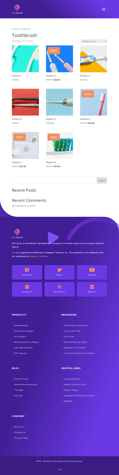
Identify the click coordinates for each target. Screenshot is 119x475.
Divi (14, 252)
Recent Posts (21, 379)
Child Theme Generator (76, 325)
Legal (59, 469)
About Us (19, 427)
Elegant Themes (38, 256)
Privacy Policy (21, 438)
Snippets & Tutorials (74, 347)
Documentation (72, 379)
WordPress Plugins (24, 331)
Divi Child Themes (23, 347)
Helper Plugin (71, 390)
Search (101, 180)
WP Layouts (20, 353)
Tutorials (18, 390)
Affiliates (68, 401)
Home (15, 29)
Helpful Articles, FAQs (75, 384)
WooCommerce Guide (75, 342)
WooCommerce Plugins (26, 342)
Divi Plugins (20, 336)
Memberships (21, 325)
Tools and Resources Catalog (79, 353)
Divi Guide (69, 336)
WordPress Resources (25, 384)
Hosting (18, 395)
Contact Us (20, 432)
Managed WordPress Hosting (79, 395)
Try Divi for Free (72, 331)
